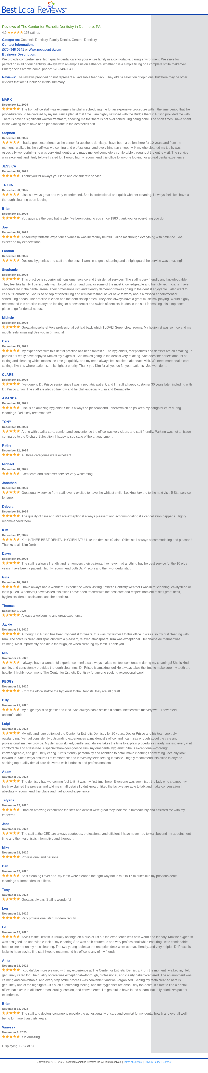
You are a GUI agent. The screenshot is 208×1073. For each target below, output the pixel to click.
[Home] (34, 11)
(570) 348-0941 (13, 49)
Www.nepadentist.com (45, 49)
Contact (167, 1062)
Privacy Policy (152, 1062)
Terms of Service (133, 1062)
